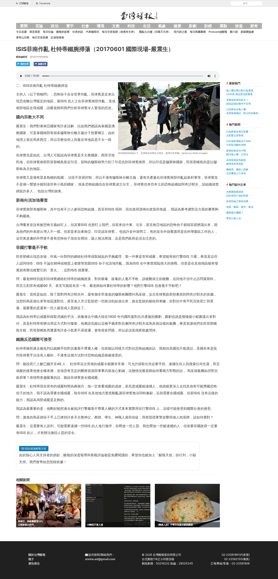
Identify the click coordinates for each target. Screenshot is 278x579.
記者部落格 (57, 37)
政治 (54, 26)
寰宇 (70, 26)
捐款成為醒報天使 (35, 448)
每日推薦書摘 (198, 31)
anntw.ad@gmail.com (100, 559)
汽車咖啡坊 (92, 31)
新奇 (254, 26)
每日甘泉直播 (40, 37)
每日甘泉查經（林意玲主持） (119, 31)
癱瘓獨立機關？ (234, 212)
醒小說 (234, 31)
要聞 (24, 26)
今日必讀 (21, 31)
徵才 (31, 559)
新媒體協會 (247, 31)
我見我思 (35, 31)
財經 (208, 26)
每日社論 (48, 31)
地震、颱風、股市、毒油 (239, 206)
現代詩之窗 (180, 31)
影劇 (192, 26)
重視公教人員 (233, 218)
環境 (100, 26)
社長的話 (77, 31)
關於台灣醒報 (36, 554)
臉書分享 (41, 64)
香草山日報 (22, 37)
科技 (131, 26)
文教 (116, 26)
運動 (223, 26)
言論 (39, 26)
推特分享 (24, 64)
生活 (147, 26)
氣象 (162, 26)
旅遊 (239, 26)
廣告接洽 (34, 563)
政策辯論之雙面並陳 (237, 201)
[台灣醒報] (139, 15)
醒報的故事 (63, 31)
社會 (85, 26)
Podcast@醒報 (218, 31)
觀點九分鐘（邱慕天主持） (155, 31)
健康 (177, 26)
